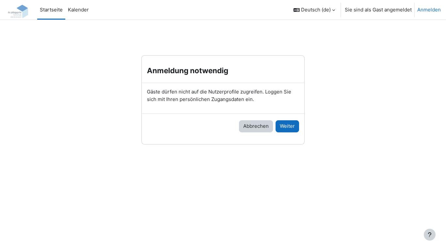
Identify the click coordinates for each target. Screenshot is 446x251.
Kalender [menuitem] (78, 10)
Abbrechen (256, 126)
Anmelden (429, 10)
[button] (314, 10)
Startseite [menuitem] (51, 10)
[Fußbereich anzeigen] (430, 235)
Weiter (287, 126)
